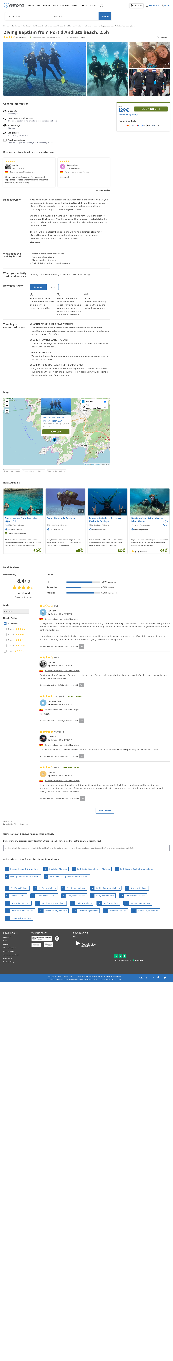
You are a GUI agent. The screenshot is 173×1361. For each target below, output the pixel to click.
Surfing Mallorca (111, 903)
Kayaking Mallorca (139, 888)
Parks (74, 5)
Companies (154, 5)
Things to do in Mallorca (56, 471)
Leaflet (86, 464)
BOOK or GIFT (151, 109)
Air (38, 5)
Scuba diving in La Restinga (61, 518)
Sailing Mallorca (84, 903)
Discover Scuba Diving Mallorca (24, 869)
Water (31, 5)
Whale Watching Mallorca (53, 903)
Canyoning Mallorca (76, 895)
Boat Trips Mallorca (19, 888)
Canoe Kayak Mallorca (148, 910)
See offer (89, 402)
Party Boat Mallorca (105, 895)
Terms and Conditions (11, 955)
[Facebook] (158, 978)
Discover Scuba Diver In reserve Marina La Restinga (105, 520)
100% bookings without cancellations (46, 37)
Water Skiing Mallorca (21, 918)
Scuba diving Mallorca (46, 895)
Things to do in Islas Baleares (33, 471)
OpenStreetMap (96, 464)
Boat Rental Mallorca (76, 888)
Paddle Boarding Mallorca (108, 888)
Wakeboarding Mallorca (56, 910)
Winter (46, 5)
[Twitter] (164, 978)
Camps (93, 5)
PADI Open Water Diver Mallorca (24, 876)
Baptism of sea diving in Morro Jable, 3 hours (147, 520)
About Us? (7, 937)
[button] (165, 523)
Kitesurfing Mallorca (21, 903)
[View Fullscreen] (7, 411)
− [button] (7, 405)
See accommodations (93, 406)
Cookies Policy (8, 962)
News (5, 941)
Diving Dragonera (21, 824)
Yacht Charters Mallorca (22, 910)
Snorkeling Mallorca (58, 869)
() (20, 37)
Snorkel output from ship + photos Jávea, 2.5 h (22, 520)
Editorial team (8, 951)
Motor (84, 5)
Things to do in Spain (12, 471)
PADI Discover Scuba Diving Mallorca (136, 869)
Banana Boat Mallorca (140, 903)
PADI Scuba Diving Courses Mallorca (93, 869)
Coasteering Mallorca (88, 910)
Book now (56, 431)
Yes (81, 646)
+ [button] (7, 401)
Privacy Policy (8, 958)
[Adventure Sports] (14, 5)
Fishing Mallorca (18, 895)
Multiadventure (60, 5)
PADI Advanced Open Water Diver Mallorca (69, 876)
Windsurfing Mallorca (135, 895)
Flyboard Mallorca (118, 910)
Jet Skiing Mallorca (47, 888)
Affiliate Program (9, 948)
